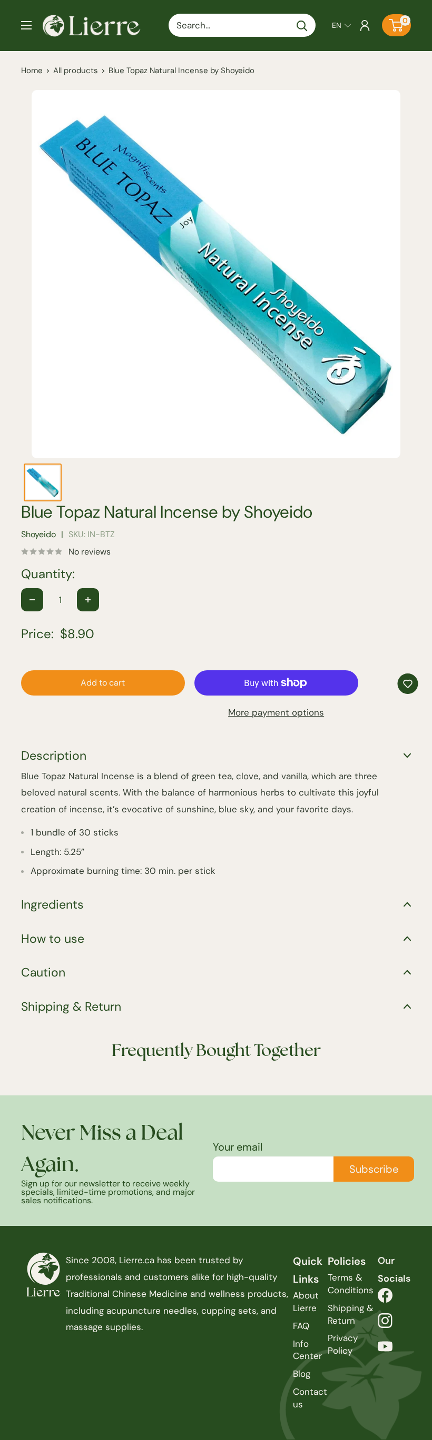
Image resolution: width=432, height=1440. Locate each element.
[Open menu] (26, 25)
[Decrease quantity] (32, 599)
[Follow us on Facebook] (385, 1298)
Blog (301, 1373)
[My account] (364, 25)
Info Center (307, 1350)
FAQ (301, 1326)
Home (32, 70)
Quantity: (48, 574)
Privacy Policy (343, 1344)
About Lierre (306, 1302)
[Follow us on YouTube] (385, 1349)
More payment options (276, 712)
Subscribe (373, 1169)
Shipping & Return (350, 1314)
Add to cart (103, 682)
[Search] (302, 25)
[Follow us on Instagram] (385, 1323)
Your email (237, 1147)
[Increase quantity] (88, 599)
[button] (341, 25)
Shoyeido (38, 534)
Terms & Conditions (351, 1284)
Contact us (310, 1398)
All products (75, 70)
